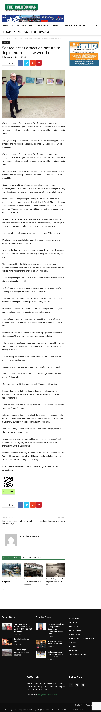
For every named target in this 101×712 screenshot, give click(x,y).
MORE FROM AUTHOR (32, 558)
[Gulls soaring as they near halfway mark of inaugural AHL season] (41, 654)
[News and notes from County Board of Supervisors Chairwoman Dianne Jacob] (41, 626)
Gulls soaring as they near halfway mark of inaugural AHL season (56, 654)
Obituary (7, 32)
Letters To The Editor (75, 26)
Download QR (8, 492)
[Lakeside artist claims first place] (11, 570)
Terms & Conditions (77, 654)
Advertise (73, 650)
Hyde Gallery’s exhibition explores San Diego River (55, 581)
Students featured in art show (52, 521)
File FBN (17, 32)
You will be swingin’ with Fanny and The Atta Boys (17, 522)
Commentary (57, 26)
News (24, 26)
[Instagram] (77, 685)
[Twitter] (83, 685)
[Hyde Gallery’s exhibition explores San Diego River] (55, 570)
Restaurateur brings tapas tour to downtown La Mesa (33, 581)
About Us (73, 622)
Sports (32, 26)
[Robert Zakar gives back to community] (41, 644)
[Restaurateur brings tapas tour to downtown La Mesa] (33, 570)
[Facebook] (71, 685)
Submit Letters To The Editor (81, 638)
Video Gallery (74, 634)
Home (5, 26)
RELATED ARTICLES (11, 558)
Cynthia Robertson (11, 57)
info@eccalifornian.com (47, 694)
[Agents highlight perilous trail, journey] (7, 652)
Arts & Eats (43, 26)
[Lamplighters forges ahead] (7, 641)
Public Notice (30, 32)
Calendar (15, 26)
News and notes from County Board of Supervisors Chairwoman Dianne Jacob (56, 629)
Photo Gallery (75, 630)
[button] (96, 26)
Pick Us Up (73, 626)
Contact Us (44, 32)
